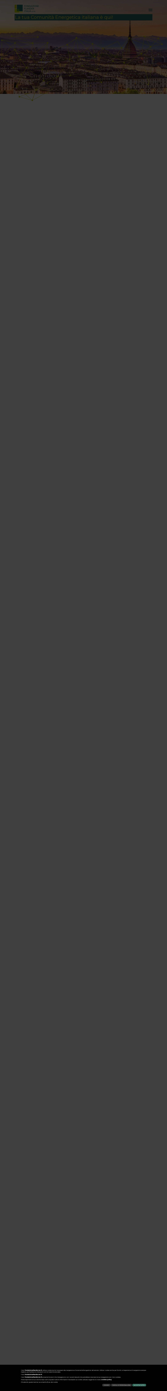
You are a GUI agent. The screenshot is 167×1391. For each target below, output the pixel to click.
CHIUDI (106, 1385)
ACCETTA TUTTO (139, 1385)
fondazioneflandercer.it (33, 1370)
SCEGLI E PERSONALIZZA (121, 1385)
